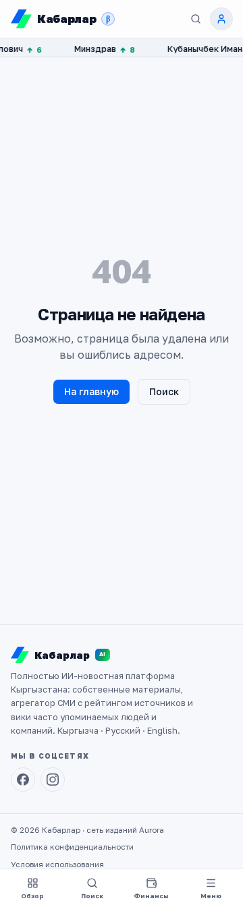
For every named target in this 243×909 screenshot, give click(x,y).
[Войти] (221, 19)
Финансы (151, 896)
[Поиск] (196, 19)
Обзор (32, 896)
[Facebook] (23, 779)
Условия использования (57, 864)
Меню (210, 896)
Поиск (164, 391)
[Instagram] (52, 779)
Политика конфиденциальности (72, 847)
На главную (91, 391)
